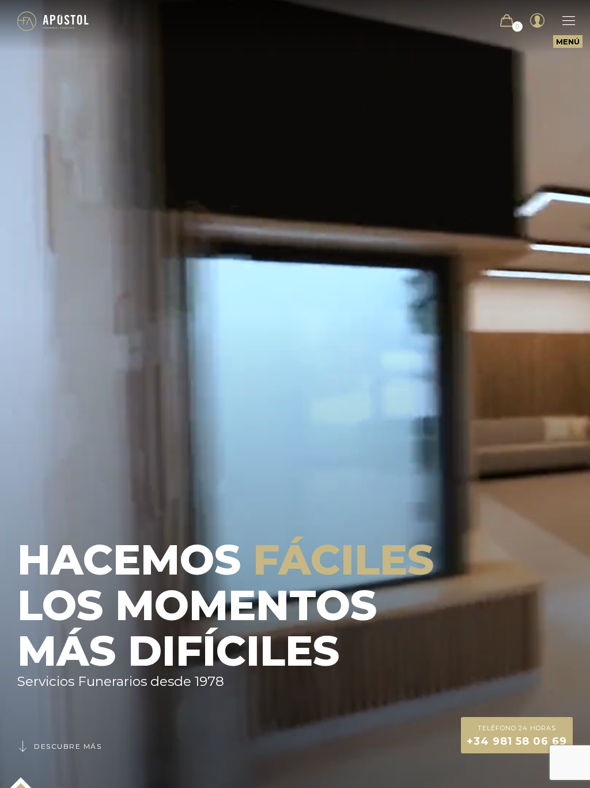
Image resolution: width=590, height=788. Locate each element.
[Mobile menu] (562, 21)
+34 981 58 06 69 (517, 736)
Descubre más (67, 746)
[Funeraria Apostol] (53, 20)
